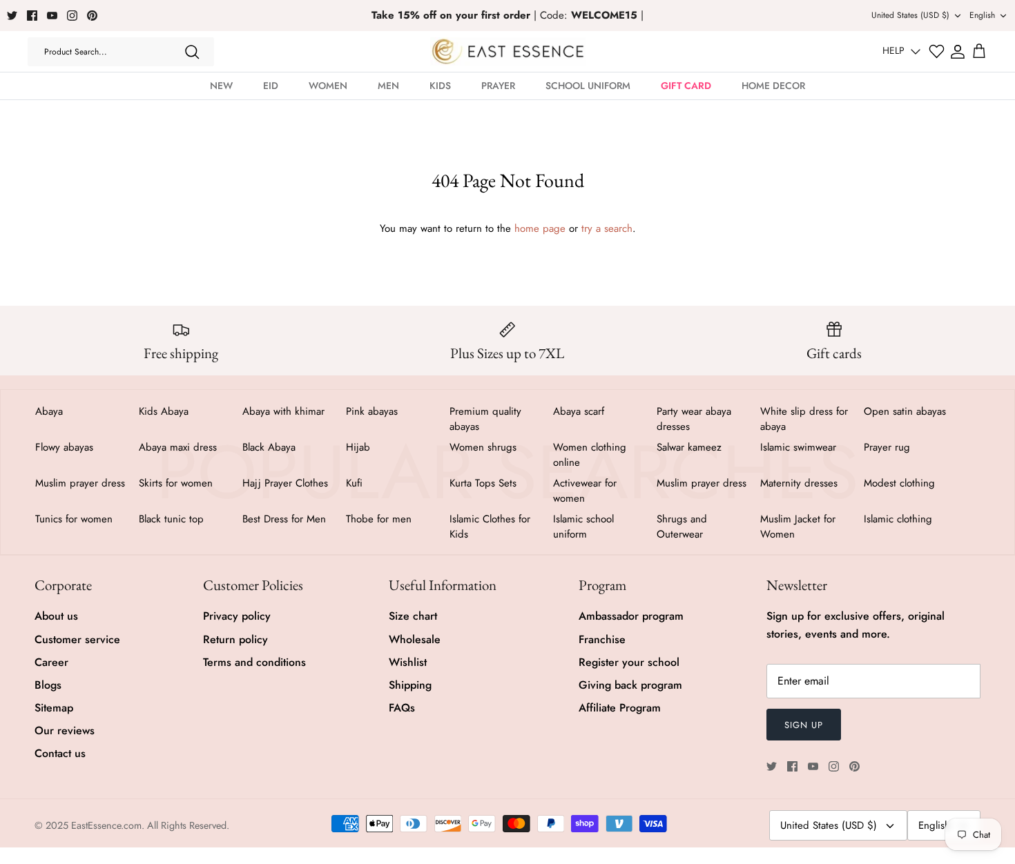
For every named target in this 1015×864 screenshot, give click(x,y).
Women (328, 85)
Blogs (48, 685)
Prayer (498, 85)
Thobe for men (379, 519)
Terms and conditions (254, 662)
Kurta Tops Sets (483, 483)
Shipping (410, 685)
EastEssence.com (106, 825)
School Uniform (587, 85)
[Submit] (192, 51)
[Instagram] (72, 15)
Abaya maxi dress (178, 447)
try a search (606, 228)
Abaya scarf (578, 411)
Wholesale (415, 639)
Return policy (235, 639)
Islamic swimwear (798, 447)
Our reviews (65, 730)
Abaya (49, 411)
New (221, 85)
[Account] (957, 51)
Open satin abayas (905, 411)
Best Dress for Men (284, 519)
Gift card (686, 85)
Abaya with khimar (283, 411)
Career (51, 662)
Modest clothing (899, 483)
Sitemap (54, 708)
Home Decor (773, 85)
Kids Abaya (163, 411)
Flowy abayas (64, 447)
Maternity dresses (799, 483)
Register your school (629, 662)
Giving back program (630, 685)
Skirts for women (176, 483)
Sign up (803, 725)
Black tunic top (171, 519)
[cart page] (979, 52)
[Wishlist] (936, 51)
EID (270, 85)
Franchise (602, 639)
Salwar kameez (689, 447)
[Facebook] (32, 15)
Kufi (354, 483)
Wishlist (408, 662)
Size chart (413, 616)
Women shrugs (483, 447)
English (982, 15)
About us (56, 616)
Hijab (358, 447)
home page (540, 228)
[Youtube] (52, 15)
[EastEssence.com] (508, 51)
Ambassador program (631, 616)
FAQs (402, 708)
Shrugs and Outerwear (682, 526)
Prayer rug (887, 447)
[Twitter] (12, 15)
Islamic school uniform (583, 526)
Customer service (77, 639)
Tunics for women (74, 519)
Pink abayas (372, 411)
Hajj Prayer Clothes (285, 483)
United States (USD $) (910, 15)
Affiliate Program (620, 708)
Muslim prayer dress (80, 483)
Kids (440, 85)
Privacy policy (237, 616)
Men (388, 85)
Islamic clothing (898, 519)
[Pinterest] (92, 15)
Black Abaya (269, 447)
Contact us (60, 753)
